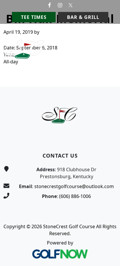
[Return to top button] (108, 75)
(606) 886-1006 (75, 196)
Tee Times (34, 17)
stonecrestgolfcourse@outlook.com (74, 186)
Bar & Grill (83, 17)
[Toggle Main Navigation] (108, 35)
